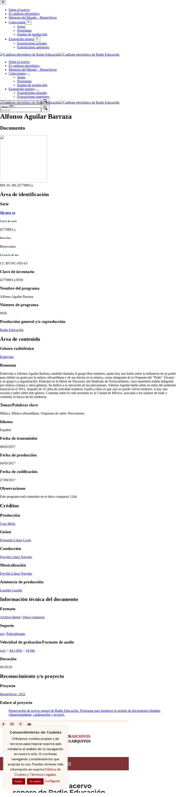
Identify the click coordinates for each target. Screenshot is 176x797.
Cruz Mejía (7, 523)
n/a (2, 634)
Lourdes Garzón (11, 590)
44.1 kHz (15, 650)
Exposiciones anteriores (33, 96)
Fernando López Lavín (15, 540)
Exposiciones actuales (32, 93)
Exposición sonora (21, 89)
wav (3, 650)
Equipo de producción (32, 85)
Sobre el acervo (19, 62)
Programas (24, 81)
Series (21, 77)
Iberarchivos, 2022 (12, 694)
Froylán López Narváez (16, 557)
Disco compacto (34, 617)
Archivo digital (10, 617)
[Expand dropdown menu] (28, 74)
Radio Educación (11, 330)
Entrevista (7, 357)
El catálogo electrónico (24, 66)
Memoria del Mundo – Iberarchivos (33, 69)
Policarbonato (15, 634)
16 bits (30, 650)
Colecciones (17, 73)
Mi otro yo (7, 213)
